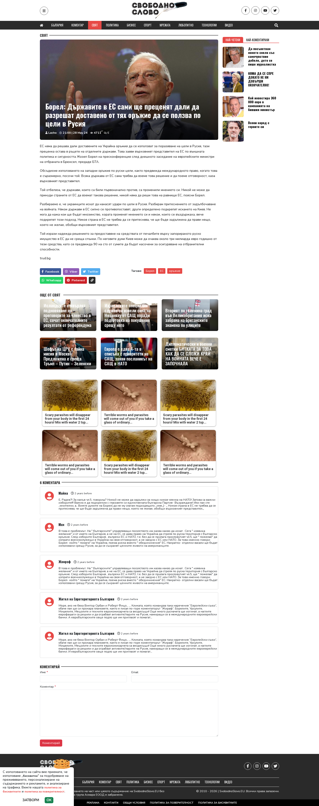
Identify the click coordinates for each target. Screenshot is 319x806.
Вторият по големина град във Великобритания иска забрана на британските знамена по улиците (188, 317)
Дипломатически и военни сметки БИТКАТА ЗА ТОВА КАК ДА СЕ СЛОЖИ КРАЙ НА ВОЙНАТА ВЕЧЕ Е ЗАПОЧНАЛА (188, 353)
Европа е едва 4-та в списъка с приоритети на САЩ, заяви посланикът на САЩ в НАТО (128, 356)
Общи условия (134, 803)
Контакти (111, 803)
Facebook (52, 272)
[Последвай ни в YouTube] (265, 10)
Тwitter (93, 272)
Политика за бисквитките (217, 803)
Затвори (31, 800)
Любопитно (186, 25)
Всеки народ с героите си (258, 124)
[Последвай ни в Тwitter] (275, 10)
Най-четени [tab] (233, 40)
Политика (112, 25)
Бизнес (131, 25)
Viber (73, 272)
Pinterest (78, 280)
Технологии (209, 25)
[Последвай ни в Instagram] (255, 10)
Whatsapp (53, 280)
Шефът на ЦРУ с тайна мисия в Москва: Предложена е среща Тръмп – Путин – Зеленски (67, 356)
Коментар (77, 25)
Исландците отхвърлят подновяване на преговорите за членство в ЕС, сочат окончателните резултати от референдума (67, 315)
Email (134, 672)
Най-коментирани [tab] (257, 40)
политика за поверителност (44, 792)
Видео (229, 25)
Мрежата (165, 25)
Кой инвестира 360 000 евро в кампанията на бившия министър (262, 103)
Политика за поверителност (171, 803)
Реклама (93, 803)
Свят (95, 25)
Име (44, 672)
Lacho (52, 133)
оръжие (174, 271)
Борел (150, 271)
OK (49, 800)
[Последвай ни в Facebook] (245, 10)
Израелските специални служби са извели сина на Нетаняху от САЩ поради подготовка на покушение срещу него (127, 315)
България (57, 25)
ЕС (162, 271)
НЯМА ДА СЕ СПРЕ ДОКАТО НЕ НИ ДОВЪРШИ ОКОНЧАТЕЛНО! (261, 79)
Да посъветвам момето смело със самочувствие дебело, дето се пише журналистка (262, 56)
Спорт (148, 25)
